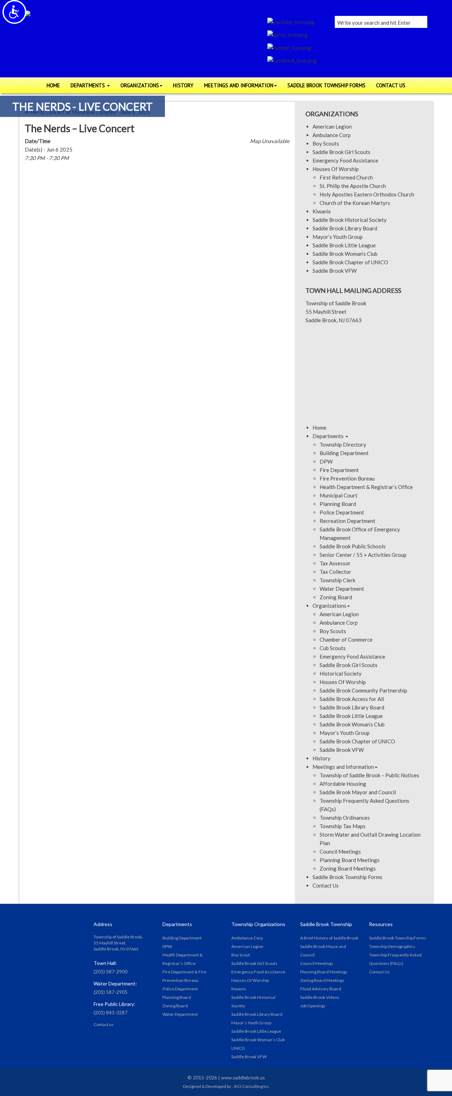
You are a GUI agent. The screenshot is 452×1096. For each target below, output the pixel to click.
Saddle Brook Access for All (352, 699)
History (322, 758)
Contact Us (326, 885)
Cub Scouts (333, 648)
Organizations (329, 605)
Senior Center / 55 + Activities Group (363, 555)
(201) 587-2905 (110, 992)
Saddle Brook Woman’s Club (345, 254)
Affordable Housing (343, 783)
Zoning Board (336, 597)
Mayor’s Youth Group (338, 237)
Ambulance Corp (332, 135)
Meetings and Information (343, 767)
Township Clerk (337, 580)
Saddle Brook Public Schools (353, 546)
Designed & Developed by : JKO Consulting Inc (226, 1086)
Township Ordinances (345, 817)
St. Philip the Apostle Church (353, 186)
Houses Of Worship (336, 169)
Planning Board (338, 504)
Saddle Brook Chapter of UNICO (350, 262)
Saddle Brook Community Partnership (363, 690)
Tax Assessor (335, 563)
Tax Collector (335, 571)
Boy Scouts (326, 143)
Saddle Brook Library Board (345, 228)
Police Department (342, 512)
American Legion (332, 126)
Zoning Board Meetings (348, 868)
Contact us (104, 1024)
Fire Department (339, 470)
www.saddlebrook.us (243, 1077)
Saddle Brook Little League (344, 245)
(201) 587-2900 (110, 971)
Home (319, 427)
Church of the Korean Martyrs (355, 203)
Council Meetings (340, 851)
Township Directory (343, 444)
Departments (329, 436)
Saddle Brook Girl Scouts (341, 152)
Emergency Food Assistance (345, 160)
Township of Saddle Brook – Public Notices (369, 775)
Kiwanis (322, 211)
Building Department (344, 453)
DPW (326, 461)
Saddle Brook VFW (335, 270)
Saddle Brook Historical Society (350, 220)
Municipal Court (338, 495)
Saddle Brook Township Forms (347, 877)
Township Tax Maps (342, 826)
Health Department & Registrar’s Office (366, 487)
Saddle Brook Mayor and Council (358, 792)
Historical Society (341, 673)
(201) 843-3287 (110, 1012)
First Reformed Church (346, 177)
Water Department (342, 588)
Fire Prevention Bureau (347, 478)
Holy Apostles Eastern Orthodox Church (367, 194)
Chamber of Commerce (346, 639)
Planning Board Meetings (350, 860)
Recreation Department (347, 521)
